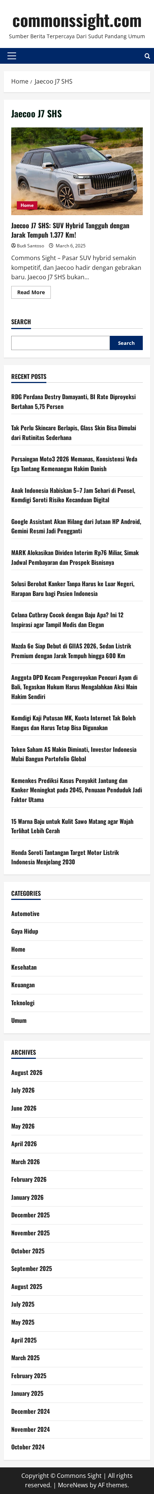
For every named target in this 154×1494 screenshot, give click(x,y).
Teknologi (22, 1002)
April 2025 (24, 1339)
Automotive (25, 913)
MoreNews (73, 1485)
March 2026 (25, 1161)
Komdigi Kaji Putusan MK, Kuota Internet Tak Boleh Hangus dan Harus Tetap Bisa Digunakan (73, 722)
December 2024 (30, 1411)
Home (27, 205)
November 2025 (30, 1232)
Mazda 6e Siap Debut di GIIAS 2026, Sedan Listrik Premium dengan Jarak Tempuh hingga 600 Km (71, 650)
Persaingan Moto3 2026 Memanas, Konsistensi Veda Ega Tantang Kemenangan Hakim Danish (74, 463)
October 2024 (27, 1446)
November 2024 (30, 1429)
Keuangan (23, 984)
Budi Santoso (30, 246)
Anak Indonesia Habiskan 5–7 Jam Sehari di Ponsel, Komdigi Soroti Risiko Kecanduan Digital (73, 495)
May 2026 (23, 1125)
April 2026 (24, 1143)
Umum (19, 1020)
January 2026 (27, 1197)
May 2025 (22, 1321)
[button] (12, 56)
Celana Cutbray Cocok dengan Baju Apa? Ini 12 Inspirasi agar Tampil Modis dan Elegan (67, 619)
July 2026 (23, 1089)
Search (21, 321)
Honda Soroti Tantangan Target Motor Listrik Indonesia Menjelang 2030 (65, 857)
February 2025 (28, 1375)
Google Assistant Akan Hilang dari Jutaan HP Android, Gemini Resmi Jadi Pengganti (76, 526)
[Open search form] (147, 56)
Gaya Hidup (24, 931)
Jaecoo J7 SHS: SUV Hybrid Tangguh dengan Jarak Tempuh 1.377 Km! (77, 171)
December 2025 (30, 1214)
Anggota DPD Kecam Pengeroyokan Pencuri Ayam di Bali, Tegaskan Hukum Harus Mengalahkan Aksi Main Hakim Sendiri (74, 687)
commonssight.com (77, 19)
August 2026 (27, 1072)
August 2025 (26, 1286)
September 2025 (31, 1268)
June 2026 (24, 1107)
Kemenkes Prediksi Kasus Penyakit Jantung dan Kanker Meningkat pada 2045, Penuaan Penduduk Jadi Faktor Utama (76, 790)
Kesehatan (24, 967)
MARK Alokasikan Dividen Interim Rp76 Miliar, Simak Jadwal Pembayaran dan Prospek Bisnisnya (75, 557)
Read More (34, 293)
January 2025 (27, 1393)
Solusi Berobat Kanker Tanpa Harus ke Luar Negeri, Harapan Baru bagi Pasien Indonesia (73, 588)
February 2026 (29, 1179)
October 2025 (27, 1250)
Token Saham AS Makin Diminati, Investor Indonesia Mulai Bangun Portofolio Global (73, 754)
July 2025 (22, 1303)
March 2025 (25, 1357)
